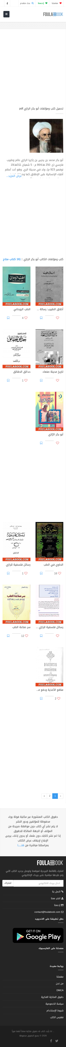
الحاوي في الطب (53, 565)
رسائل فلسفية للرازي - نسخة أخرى (49, 627)
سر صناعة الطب (21, 627)
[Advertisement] (33, 69)
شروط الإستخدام (55, 1010)
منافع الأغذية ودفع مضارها (49, 690)
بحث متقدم (25, 3)
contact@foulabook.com (47, 912)
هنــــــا (20, 845)
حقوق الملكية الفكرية (52, 997)
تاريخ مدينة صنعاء (53, 372)
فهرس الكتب (56, 1017)
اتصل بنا (56, 892)
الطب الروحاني (22, 309)
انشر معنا (56, 898)
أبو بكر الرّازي (55, 435)
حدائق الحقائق (21, 372)
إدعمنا (57, 905)
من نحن (59, 983)
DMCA (60, 990)
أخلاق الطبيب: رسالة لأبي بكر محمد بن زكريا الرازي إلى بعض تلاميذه (49, 309)
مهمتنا (55, 3)
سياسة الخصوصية (54, 1004)
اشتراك (7, 883)
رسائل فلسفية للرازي (18, 565)
